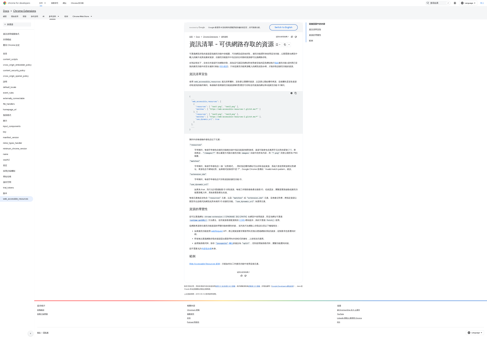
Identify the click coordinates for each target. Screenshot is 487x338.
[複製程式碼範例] (296, 93)
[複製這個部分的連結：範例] (198, 256)
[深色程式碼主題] (292, 93)
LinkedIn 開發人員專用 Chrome (349, 318)
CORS (242, 220)
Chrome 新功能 (77, 3)
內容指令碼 (207, 248)
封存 (189, 318)
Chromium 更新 (193, 310)
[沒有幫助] (296, 37)
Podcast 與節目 (193, 322)
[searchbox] (17, 24)
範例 (66, 16)
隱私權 (45, 333)
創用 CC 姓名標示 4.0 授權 (225, 286)
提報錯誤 (40, 310)
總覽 (5, 16)
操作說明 (34, 16)
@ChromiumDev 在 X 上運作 (348, 310)
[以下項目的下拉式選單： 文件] (46, 3)
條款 (39, 333)
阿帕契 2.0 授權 (254, 286)
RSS (338, 322)
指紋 (277, 63)
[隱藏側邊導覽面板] (30, 333)
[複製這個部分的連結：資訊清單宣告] (210, 74)
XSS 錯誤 (223, 66)
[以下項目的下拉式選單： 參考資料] (59, 16)
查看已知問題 (42, 314)
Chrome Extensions (24, 11)
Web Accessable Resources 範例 (204, 264)
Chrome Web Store (81, 16)
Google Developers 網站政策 (282, 286)
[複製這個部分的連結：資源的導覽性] (210, 209)
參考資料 (52, 16)
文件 (41, 3)
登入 (482, 3)
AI (43, 16)
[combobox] (438, 3)
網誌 (64, 3)
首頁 (191, 37)
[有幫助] (292, 37)
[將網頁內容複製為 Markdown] (285, 45)
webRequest (217, 231)
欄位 (224, 243)
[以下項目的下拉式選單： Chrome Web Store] (92, 16)
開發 (24, 16)
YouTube (340, 314)
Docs (6, 11)
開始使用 (14, 16)
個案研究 (54, 3)
